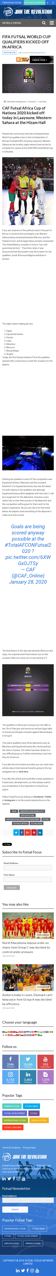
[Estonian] (27, 1032)
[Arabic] (3, 1032)
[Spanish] (25, 1035)
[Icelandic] (46, 1032)
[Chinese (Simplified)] (11, 1032)
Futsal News (36, 823)
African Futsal (27, 815)
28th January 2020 (25, 52)
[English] (25, 1032)
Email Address (11, 863)
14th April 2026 (8, 956)
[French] (33, 1032)
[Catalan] (9, 1032)
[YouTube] (23, 1179)
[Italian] (52, 1032)
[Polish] (14, 1035)
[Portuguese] (17, 1035)
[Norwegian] (11, 1035)
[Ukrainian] (35, 1035)
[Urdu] (38, 1035)
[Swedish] (27, 1035)
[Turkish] (33, 1035)
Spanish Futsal (12, 1106)
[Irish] (49, 1032)
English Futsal (39, 1120)
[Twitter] (9, 1179)
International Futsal (15, 1120)
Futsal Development (14, 1113)
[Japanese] (3, 1035)
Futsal (46, 819)
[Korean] (6, 1035)
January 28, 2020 (28, 582)
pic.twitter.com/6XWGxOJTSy (28, 560)
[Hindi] (41, 1032)
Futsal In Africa (20, 823)
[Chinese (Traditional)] (14, 1032)
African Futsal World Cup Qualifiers (23, 819)
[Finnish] (30, 1032)
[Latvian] (9, 1035)
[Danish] (19, 1032)
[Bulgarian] (6, 1032)
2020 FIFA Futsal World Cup (32, 811)
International (10, 52)
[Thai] (30, 1035)
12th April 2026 (8, 1008)
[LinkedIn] (4, 1179)
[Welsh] (41, 1035)
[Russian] (22, 1035)
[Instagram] (18, 1179)
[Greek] (38, 1032)
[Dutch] (22, 1032)
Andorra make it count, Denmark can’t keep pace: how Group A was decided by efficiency (27, 999)
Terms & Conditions (11, 1147)
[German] (35, 1032)
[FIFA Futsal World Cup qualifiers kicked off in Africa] (28, 78)
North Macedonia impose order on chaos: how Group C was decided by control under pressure (26, 947)
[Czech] (17, 1032)
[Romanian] (19, 1035)
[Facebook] (14, 1179)
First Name (9, 875)
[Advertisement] (28, 292)
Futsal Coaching (12, 1127)
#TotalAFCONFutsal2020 (28, 548)
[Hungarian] (44, 1032)
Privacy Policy (29, 1147)
